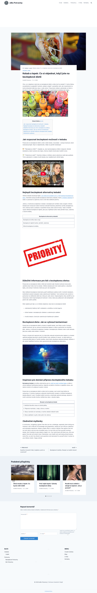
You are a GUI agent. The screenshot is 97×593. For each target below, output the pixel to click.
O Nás (80, 2)
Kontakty (86, 2)
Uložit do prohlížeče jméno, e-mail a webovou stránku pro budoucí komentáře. (67, 532)
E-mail (42, 533)
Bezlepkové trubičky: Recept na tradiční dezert (63, 449)
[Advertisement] (48, 16)
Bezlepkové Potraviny (12, 559)
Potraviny (7, 557)
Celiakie (25, 70)
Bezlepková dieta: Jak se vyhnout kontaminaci (35, 129)
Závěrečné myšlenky (28, 133)
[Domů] (23, 68)
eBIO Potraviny (27, 80)
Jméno (23, 533)
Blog (66, 554)
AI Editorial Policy (48, 591)
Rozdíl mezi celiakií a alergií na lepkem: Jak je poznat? (73, 486)
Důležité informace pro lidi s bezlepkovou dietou (36, 127)
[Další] (83, 480)
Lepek (29, 70)
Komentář (24, 514)
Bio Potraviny (9, 562)
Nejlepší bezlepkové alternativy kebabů (34, 126)
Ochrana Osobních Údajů (55, 582)
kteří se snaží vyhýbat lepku (59, 383)
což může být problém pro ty (49, 195)
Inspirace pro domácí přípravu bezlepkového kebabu (37, 131)
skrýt (41, 121)
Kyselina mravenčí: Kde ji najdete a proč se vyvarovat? (32, 450)
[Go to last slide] (13, 480)
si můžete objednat (66, 197)
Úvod (60, 2)
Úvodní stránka (69, 552)
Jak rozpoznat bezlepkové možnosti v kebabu (35, 124)
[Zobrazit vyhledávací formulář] (91, 3)
